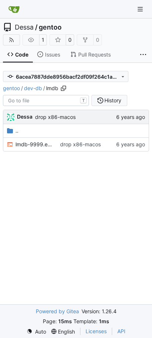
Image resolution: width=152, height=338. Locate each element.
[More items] (143, 54)
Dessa (24, 27)
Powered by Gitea (57, 311)
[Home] (14, 9)
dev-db (33, 88)
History (112, 100)
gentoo (50, 27)
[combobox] (46, 100)
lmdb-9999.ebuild (34, 144)
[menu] (36, 331)
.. (16, 130)
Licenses (96, 331)
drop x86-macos (55, 117)
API (121, 331)
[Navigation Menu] (141, 9)
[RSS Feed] (11, 39)
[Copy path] (63, 88)
